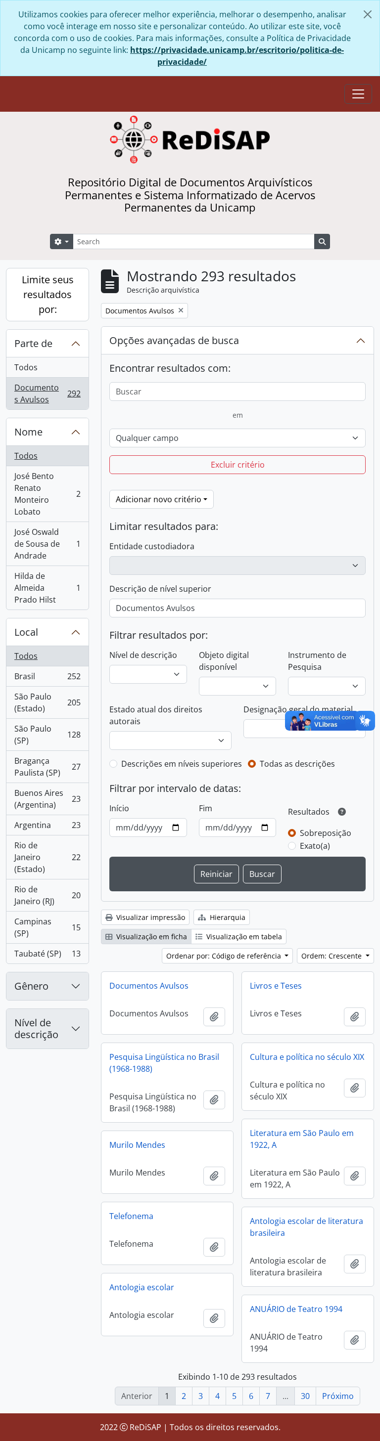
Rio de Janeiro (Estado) (47, 857)
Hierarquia (226, 917)
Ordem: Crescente (332, 956)
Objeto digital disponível (224, 661)
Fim (205, 808)
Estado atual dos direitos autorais (155, 715)
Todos (26, 367)
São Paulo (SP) (47, 734)
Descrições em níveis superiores (181, 763)
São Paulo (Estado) (47, 702)
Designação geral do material (298, 709)
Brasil (47, 679)
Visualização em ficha (150, 936)
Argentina (47, 827)
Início (119, 808)
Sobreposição (325, 833)
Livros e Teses (276, 985)
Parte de (33, 343)
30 (305, 1396)
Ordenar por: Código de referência (224, 956)
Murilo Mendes (137, 1144)
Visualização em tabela (243, 936)
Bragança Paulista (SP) (47, 766)
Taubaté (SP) (47, 955)
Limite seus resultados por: (48, 294)
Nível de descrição (36, 1028)
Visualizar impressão (149, 917)
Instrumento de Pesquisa (317, 661)
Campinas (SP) (47, 927)
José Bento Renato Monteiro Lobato (47, 494)
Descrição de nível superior (160, 588)
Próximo (338, 1396)
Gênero (31, 986)
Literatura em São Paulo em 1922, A (302, 1139)
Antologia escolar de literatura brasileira (306, 1227)
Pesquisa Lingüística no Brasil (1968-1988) (164, 1062)
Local (26, 632)
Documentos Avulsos (47, 393)
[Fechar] (368, 14)
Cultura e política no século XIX (307, 1056)
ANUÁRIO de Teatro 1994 (296, 1309)
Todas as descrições (297, 763)
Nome (28, 431)
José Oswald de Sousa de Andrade (47, 543)
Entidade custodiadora (151, 546)
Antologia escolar (141, 1287)
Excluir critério (238, 464)
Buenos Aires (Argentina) (47, 798)
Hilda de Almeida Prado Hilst (47, 587)
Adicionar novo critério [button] (158, 499)
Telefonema (131, 1216)
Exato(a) (315, 845)
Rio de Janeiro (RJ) (47, 895)
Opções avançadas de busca (174, 340)
